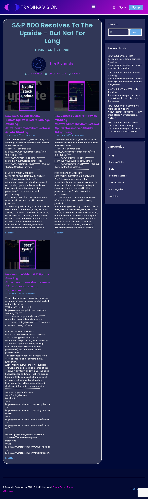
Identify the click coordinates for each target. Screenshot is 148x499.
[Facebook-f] (131, 489)
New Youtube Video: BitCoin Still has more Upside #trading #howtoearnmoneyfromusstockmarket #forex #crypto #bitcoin (125, 127)
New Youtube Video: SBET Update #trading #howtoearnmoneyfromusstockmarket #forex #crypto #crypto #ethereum (32, 282)
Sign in (122, 7)
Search (113, 24)
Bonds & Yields (116, 162)
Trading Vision (116, 182)
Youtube (113, 196)
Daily (111, 169)
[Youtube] (137, 489)
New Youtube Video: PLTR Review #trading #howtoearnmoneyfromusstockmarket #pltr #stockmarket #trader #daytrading (81, 124)
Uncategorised (116, 189)
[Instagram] (134, 489)
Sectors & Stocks (118, 175)
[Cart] (114, 7)
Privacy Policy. (59, 487)
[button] (93, 6)
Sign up (136, 7)
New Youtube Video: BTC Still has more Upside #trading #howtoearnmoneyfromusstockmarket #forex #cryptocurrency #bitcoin (125, 111)
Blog (111, 155)
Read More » (10, 233)
